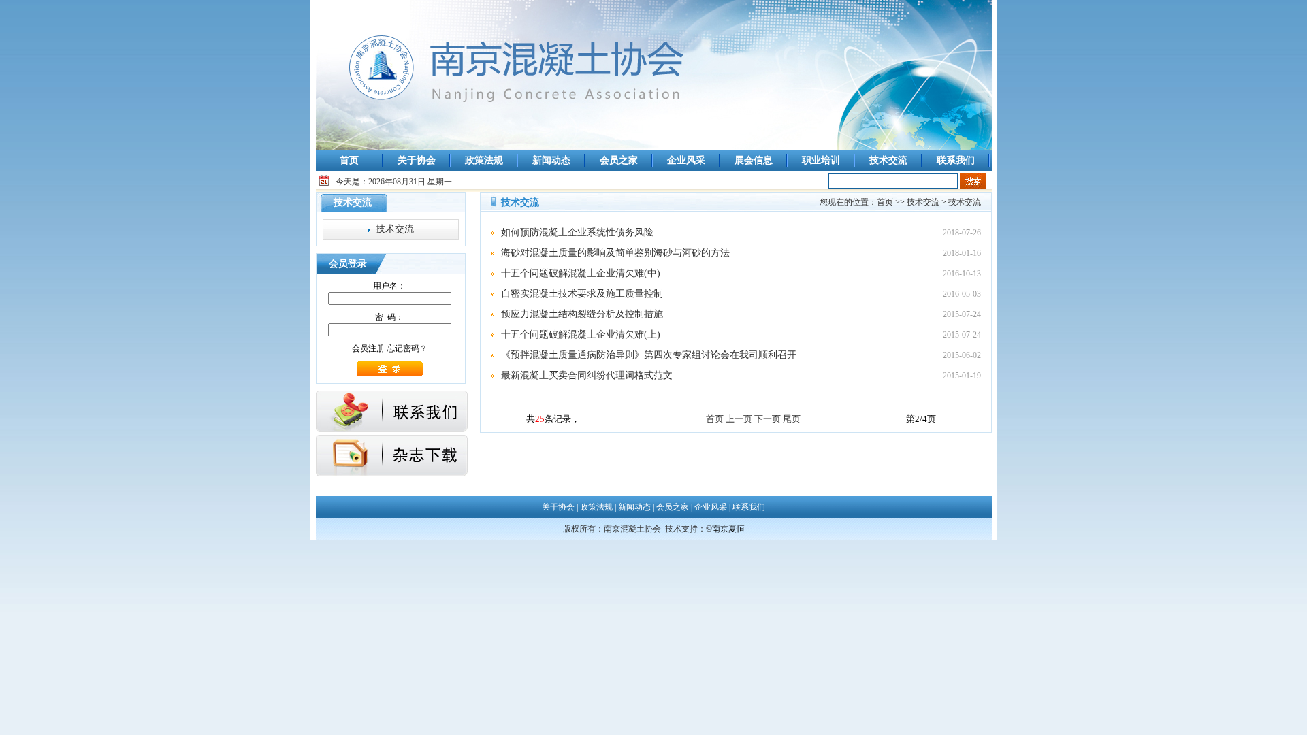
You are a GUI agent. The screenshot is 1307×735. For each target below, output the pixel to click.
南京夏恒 (728, 529)
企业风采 (686, 160)
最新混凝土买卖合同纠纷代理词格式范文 (587, 375)
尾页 (792, 419)
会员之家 (619, 160)
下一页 (767, 419)
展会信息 (754, 160)
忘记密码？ (407, 348)
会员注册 (368, 348)
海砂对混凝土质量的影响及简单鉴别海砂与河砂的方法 (615, 253)
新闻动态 (551, 160)
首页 (349, 160)
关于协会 (417, 160)
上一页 (739, 419)
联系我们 (956, 160)
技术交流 (888, 160)
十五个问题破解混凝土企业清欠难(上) (580, 334)
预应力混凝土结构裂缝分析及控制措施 (582, 314)
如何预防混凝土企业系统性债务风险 (577, 232)
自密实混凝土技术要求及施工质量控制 (582, 294)
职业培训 (821, 160)
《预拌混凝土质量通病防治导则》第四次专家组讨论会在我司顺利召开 (648, 355)
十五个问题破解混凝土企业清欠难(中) (580, 273)
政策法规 (484, 160)
